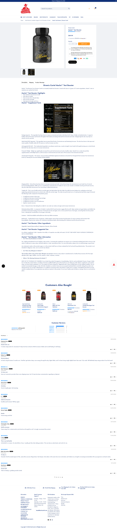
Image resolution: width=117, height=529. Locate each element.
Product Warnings (39, 82)
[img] (4, 339)
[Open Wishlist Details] (92, 8)
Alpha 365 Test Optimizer (56, 306)
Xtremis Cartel (71, 28)
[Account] (89, 8)
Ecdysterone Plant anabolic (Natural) (26, 306)
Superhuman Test (72, 305)
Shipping (31, 82)
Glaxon (53, 304)
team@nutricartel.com (41, 510)
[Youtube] (52, 520)
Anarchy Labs (40, 304)
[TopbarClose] (116, 1)
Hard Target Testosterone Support (42, 306)
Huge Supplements (26, 304)
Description (24, 82)
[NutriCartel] (25, 8)
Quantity (70, 41)
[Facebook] (48, 520)
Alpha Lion (70, 304)
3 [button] (58, 477)
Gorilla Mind (85, 304)
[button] (71, 31)
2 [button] (56, 477)
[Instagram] (50, 520)
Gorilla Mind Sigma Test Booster (88, 306)
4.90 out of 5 (21, 328)
